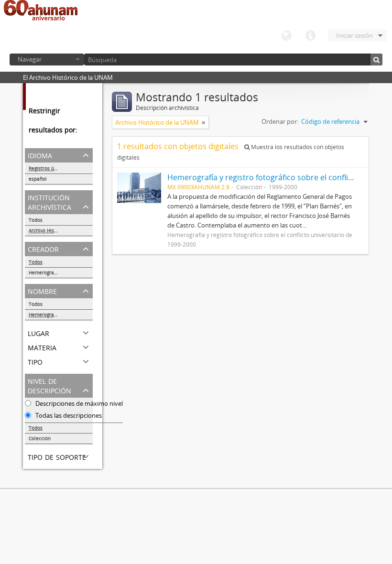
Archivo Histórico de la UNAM (61, 230)
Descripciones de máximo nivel (78, 403)
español (38, 178)
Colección (40, 438)
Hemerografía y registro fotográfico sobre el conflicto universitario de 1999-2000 (61, 272)
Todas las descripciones (68, 415)
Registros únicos (47, 168)
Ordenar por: (279, 121)
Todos (36, 220)
